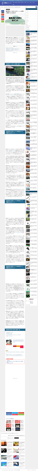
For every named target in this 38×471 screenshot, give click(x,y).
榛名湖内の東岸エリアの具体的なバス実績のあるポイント (13, 49)
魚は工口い (8, 360)
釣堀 (25, 2)
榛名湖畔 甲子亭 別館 (9, 333)
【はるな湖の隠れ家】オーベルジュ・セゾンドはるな (13, 334)
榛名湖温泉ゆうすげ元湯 (12, 151)
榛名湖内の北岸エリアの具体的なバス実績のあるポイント (13, 48)
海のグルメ (22, 2)
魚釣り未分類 (7, 9)
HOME (13, 2)
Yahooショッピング (21, 347)
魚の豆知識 (27, 27)
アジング (28, 2)
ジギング (34, 2)
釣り (26, 22)
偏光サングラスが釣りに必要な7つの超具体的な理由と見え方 (14, 355)
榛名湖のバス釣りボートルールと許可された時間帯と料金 (14, 354)
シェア (2, 11)
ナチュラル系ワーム (18, 232)
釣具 (13, 4)
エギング (31, 2)
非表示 (16, 46)
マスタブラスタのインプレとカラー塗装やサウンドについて (10, 433)
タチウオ (27, 17)
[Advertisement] (15, 31)
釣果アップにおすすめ (17, 2)
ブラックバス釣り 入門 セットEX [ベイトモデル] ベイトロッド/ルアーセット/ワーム (18, 341)
